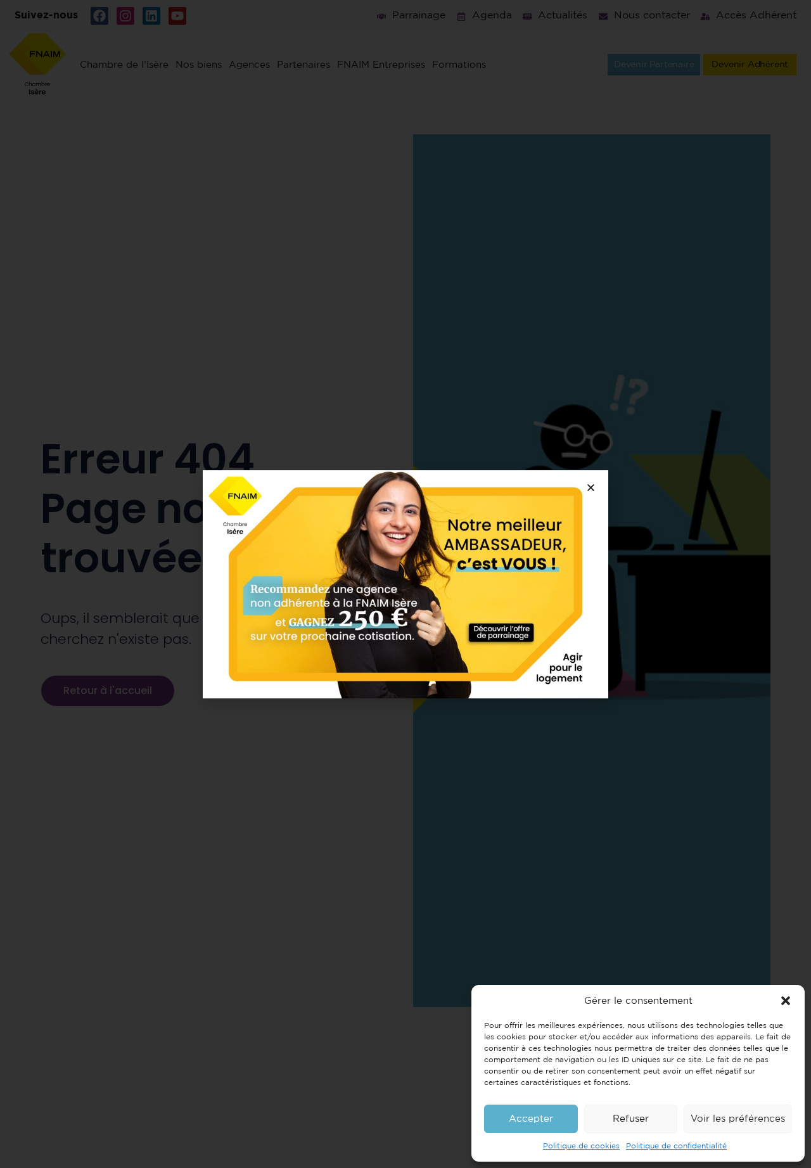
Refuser (631, 1119)
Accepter (531, 1119)
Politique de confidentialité (676, 1146)
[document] (405, 584)
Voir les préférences (738, 1119)
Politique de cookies (581, 1146)
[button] (785, 1000)
